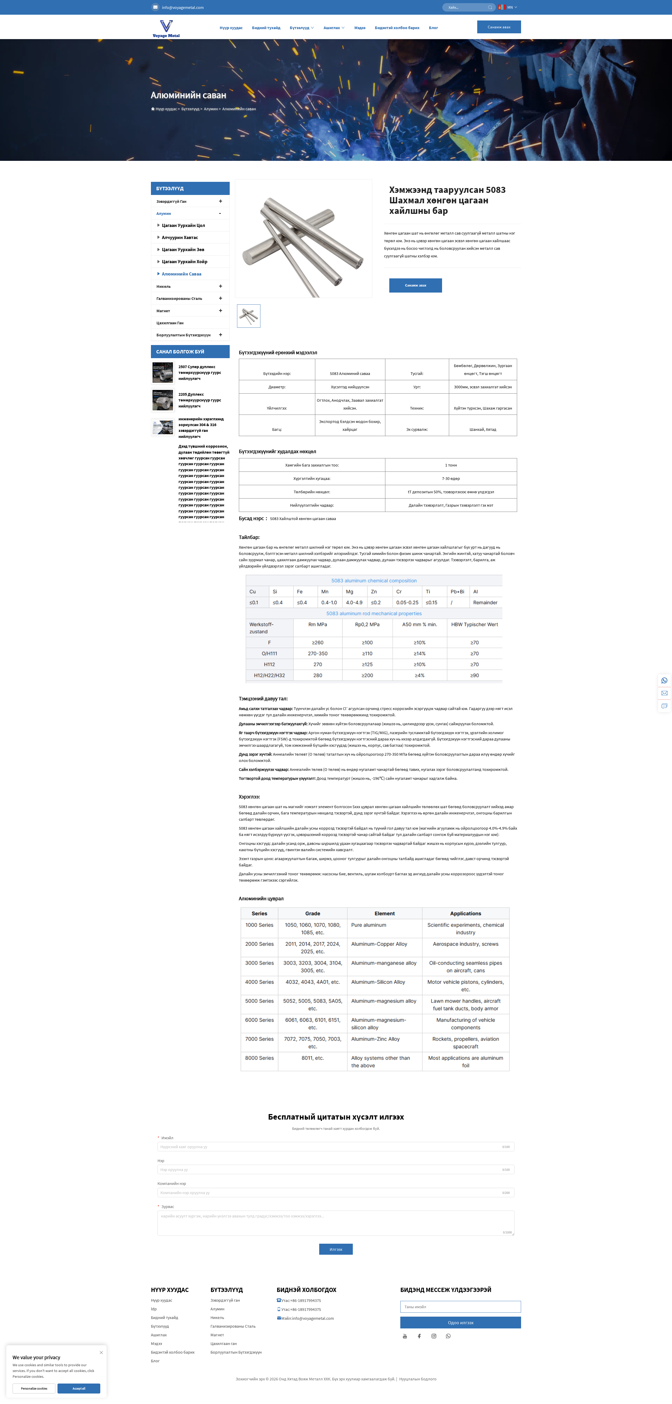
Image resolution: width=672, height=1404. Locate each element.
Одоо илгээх (461, 1323)
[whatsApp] (664, 680)
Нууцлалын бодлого (418, 1378)
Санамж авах (499, 26)
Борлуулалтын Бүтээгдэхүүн (183, 334)
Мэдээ (359, 27)
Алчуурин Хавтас (180, 237)
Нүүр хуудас (231, 27)
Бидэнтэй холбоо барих (397, 27)
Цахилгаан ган (169, 322)
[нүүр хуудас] (166, 28)
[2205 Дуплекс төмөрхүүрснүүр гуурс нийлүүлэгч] (163, 400)
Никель (163, 286)
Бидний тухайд (266, 27)
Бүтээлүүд (299, 27)
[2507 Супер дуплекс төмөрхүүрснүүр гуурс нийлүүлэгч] (163, 372)
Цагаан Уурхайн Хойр (184, 261)
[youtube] (405, 1337)
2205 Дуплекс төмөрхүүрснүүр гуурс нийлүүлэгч (199, 400)
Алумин (211, 108)
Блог (433, 27)
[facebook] (419, 1337)
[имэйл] (664, 693)
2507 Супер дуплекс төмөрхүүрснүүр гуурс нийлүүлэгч (199, 372)
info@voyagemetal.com (183, 7)
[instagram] (433, 1337)
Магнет (163, 310)
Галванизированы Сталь (179, 298)
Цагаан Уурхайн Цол (183, 225)
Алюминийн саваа (181, 274)
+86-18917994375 (305, 1300)
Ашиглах (332, 27)
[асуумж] (664, 706)
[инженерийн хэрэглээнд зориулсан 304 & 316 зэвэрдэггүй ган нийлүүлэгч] (163, 427)
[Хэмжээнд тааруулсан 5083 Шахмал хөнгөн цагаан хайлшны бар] (303, 247)
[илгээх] (490, 7)
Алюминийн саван (239, 108)
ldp (154, 1308)
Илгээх (336, 1249)
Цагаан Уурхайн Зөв (183, 249)
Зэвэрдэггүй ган (171, 201)
